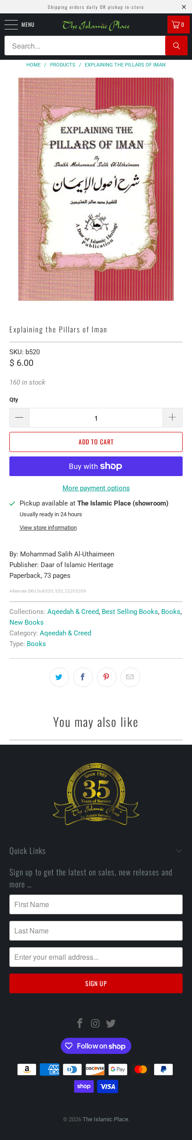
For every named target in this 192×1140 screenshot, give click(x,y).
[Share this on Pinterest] (107, 677)
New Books (26, 622)
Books (170, 612)
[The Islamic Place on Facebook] (80, 1024)
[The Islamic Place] (96, 25)
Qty (13, 399)
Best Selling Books (130, 612)
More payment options (96, 488)
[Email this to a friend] (130, 677)
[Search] (176, 45)
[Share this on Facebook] (83, 677)
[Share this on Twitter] (59, 677)
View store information (48, 527)
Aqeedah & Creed (73, 612)
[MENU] (6, 24)
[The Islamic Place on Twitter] (111, 1024)
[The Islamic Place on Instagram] (95, 1024)
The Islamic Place (105, 1119)
